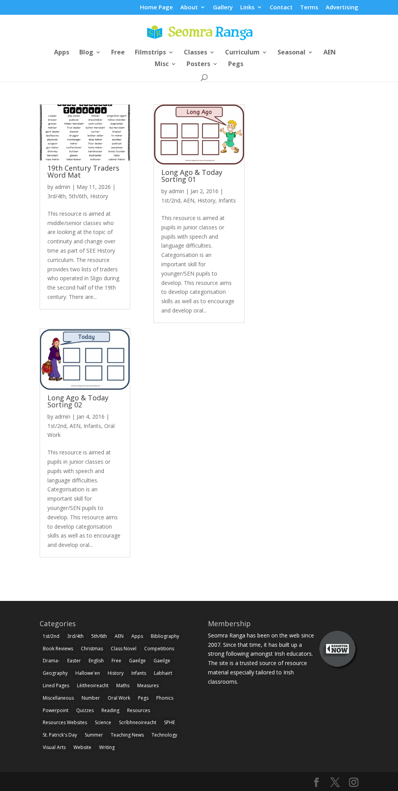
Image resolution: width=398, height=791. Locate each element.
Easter (74, 660)
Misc (162, 64)
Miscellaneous (58, 698)
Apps (61, 52)
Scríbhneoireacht (137, 722)
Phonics (164, 698)
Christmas (92, 648)
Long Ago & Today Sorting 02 (77, 401)
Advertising (342, 7)
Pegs (235, 64)
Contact (281, 7)
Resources (138, 710)
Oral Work (119, 698)
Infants (92, 426)
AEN (329, 52)
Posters (198, 64)
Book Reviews (58, 648)
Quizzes (85, 710)
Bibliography (165, 636)
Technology (164, 735)
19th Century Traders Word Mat (83, 171)
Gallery (223, 7)
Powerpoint (55, 710)
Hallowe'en (87, 673)
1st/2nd (56, 426)
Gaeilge (137, 660)
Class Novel (123, 648)
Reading (110, 710)
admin (62, 186)
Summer (94, 735)
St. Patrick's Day (60, 735)
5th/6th (78, 196)
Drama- (51, 660)
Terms (309, 7)
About (189, 7)
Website (82, 747)
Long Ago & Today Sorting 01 (191, 176)
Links (247, 7)
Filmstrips (150, 52)
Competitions (159, 648)
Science (103, 722)
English (96, 660)
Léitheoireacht (92, 685)
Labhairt (163, 673)
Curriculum (242, 52)
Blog (86, 52)
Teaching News (127, 735)
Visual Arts (54, 747)
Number (91, 698)
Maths (122, 685)
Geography (55, 673)
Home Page (156, 7)
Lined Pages (56, 685)
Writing (107, 747)
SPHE (169, 722)
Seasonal (291, 52)
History (99, 196)
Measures (148, 685)
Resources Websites (65, 722)
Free (118, 52)
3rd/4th (56, 196)
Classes (195, 52)
